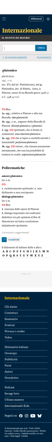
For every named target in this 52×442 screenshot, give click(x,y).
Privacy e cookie (15, 331)
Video (8, 337)
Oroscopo (11, 353)
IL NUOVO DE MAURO (16, 38)
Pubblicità (11, 359)
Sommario (11, 319)
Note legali (15, 436)
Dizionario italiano (16, 347)
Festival (10, 325)
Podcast (9, 387)
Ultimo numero (14, 400)
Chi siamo (11, 306)
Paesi (8, 365)
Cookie (25, 436)
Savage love (12, 393)
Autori (9, 371)
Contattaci (11, 313)
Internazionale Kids (17, 406)
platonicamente (16, 58)
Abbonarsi (36, 19)
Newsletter (12, 378)
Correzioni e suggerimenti (15, 232)
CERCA (41, 48)
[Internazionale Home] (18, 297)
